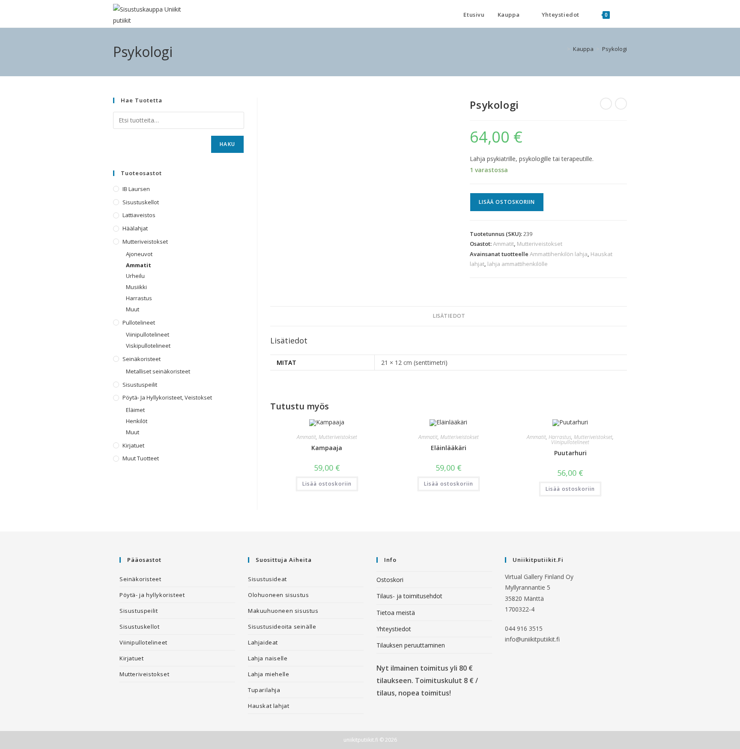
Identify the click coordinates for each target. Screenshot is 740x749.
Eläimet (135, 410)
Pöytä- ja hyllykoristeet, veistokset (167, 397)
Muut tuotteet (140, 458)
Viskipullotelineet (148, 345)
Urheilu (135, 276)
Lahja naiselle (267, 658)
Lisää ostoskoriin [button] (327, 483)
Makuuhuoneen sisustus (283, 611)
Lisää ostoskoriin (507, 202)
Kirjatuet (133, 445)
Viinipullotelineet (570, 442)
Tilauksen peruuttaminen (410, 645)
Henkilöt (136, 421)
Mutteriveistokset (539, 244)
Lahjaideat (263, 642)
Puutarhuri (570, 453)
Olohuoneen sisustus (278, 595)
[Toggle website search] (624, 14)
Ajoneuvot (139, 254)
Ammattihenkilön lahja (559, 254)
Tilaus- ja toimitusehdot (409, 596)
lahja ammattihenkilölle (517, 264)
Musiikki (136, 287)
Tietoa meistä (395, 613)
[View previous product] (606, 104)
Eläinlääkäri (448, 448)
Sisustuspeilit (139, 384)
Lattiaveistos (138, 215)
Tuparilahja (264, 690)
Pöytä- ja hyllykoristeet (152, 595)
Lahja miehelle (268, 674)
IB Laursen (136, 189)
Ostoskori (389, 580)
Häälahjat (135, 228)
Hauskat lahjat (268, 706)
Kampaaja (326, 448)
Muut (132, 309)
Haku (227, 144)
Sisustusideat (267, 579)
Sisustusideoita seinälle (282, 626)
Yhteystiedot (393, 629)
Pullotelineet (138, 322)
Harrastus (560, 437)
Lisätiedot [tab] (449, 315)
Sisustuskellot (140, 202)
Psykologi (614, 49)
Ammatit (503, 244)
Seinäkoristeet (141, 359)
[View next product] (621, 104)
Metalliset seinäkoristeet (158, 371)
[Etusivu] (562, 49)
